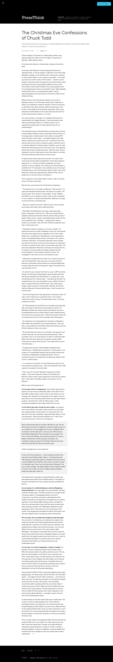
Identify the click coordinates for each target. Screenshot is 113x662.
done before (43, 274)
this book (33, 241)
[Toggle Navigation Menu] (3, 3)
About (23, 650)
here (37, 556)
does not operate (60, 579)
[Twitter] (35, 650)
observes (25, 163)
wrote (46, 414)
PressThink (33, 17)
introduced (48, 70)
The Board (30, 650)
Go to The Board (104, 4)
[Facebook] (38, 650)
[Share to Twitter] (37, 51)
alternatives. (49, 568)
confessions (56, 185)
